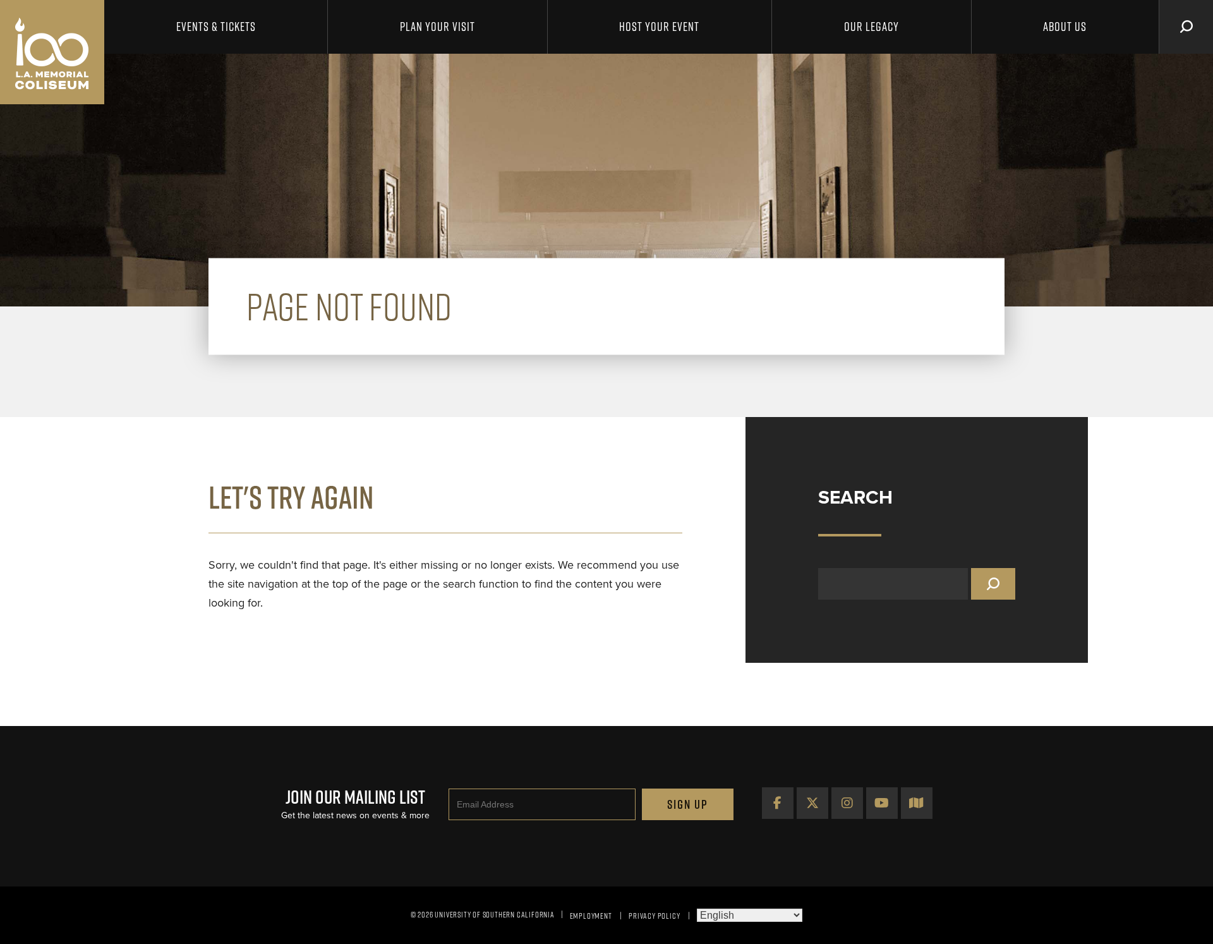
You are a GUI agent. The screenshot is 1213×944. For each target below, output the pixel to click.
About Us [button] (1065, 26)
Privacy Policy (654, 915)
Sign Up (687, 804)
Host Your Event (659, 26)
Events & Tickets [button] (216, 26)
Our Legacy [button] (871, 26)
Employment (591, 915)
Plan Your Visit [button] (437, 26)
